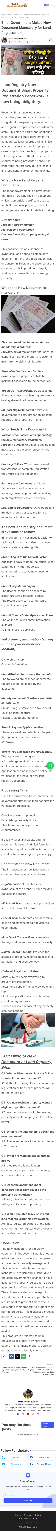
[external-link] (38, 1414)
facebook (44, 1457)
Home (3, 15)
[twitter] (23, 1414)
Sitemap (28, 1515)
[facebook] (18, 1414)
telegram (16, 1464)
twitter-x (16, 1457)
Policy (38, 1515)
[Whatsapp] (23, 1356)
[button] (46, 5)
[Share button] (29, 1356)
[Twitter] (17, 1356)
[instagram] (33, 1414)
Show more (45, 1424)
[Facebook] (11, 1356)
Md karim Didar (27, 1401)
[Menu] (3, 5)
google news (44, 1464)
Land (10, 15)
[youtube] (28, 1414)
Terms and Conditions (28, 1518)
